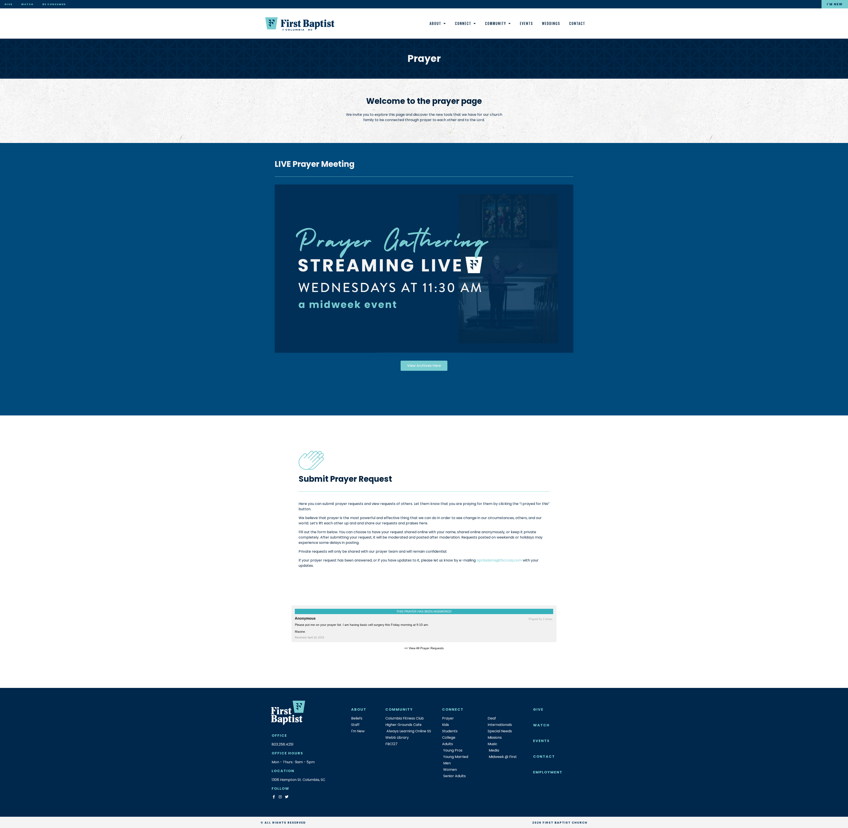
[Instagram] (280, 797)
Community (495, 23)
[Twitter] (286, 797)
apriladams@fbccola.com (499, 560)
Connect (463, 23)
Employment (547, 772)
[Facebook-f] (274, 797)
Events (526, 23)
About (435, 23)
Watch (27, 4)
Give (8, 4)
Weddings (551, 23)
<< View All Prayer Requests (424, 648)
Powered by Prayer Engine (308, 655)
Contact (577, 23)
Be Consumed (54, 4)
